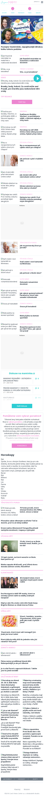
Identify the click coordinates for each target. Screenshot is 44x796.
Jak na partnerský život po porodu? (30, 246)
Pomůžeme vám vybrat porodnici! (22, 415)
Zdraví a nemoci (26, 156)
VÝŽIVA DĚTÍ (5, 611)
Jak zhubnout (7, 779)
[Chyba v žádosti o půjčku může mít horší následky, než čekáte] (33, 713)
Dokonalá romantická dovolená (29, 283)
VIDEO (3, 77)
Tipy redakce (6, 96)
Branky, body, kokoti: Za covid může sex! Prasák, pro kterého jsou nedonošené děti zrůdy (20, 88)
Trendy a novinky (27, 69)
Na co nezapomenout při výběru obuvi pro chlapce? (30, 146)
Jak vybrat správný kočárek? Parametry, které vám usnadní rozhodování (31, 295)
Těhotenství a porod (28, 243)
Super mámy (24, 56)
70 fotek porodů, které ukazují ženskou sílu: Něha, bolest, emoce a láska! (31, 510)
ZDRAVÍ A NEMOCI (8, 647)
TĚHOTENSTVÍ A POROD (10, 502)
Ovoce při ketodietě (28, 306)
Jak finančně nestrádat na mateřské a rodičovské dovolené (30, 61)
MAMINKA (23, 111)
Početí (12, 13)
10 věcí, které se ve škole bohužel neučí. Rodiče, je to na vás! (31, 543)
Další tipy (21, 102)
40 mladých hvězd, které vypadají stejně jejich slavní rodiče (31, 580)
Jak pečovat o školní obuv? (30, 273)
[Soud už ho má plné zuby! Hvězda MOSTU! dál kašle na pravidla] (11, 738)
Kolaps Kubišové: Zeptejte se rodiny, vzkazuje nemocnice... (33, 762)
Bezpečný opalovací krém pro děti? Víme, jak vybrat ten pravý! (30, 329)
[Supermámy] (9, 3)
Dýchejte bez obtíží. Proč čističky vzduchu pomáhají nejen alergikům (31, 199)
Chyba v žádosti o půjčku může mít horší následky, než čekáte (32, 718)
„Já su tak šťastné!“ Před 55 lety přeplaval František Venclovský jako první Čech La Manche (11, 726)
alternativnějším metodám (28, 436)
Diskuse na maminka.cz (22, 373)
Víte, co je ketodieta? (29, 72)
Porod (29, 13)
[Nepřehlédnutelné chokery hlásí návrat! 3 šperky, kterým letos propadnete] (11, 762)
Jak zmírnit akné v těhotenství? (27, 654)
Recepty (35, 779)
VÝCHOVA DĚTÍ (7, 536)
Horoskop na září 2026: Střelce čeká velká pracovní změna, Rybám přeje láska (31, 132)
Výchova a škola (26, 142)
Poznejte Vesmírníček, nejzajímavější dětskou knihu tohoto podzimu (22, 48)
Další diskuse (22, 406)
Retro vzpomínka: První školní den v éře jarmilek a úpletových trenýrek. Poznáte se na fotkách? (33, 745)
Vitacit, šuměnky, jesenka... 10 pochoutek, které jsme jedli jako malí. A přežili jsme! (31, 619)
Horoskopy (21, 779)
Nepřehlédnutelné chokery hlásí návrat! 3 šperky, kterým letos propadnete (10, 768)
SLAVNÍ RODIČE (7, 573)
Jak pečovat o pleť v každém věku (31, 160)
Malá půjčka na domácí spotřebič (29, 317)
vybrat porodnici (15, 422)
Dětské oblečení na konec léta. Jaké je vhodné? (30, 187)
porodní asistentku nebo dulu (22, 440)
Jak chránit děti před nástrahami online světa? (30, 176)
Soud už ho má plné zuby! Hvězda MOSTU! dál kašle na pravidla (11, 743)
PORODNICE (22, 446)
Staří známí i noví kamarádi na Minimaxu (31, 263)
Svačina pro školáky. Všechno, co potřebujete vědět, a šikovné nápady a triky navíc (30, 117)
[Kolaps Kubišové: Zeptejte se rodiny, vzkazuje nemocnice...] (33, 757)
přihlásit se (36, 1)
